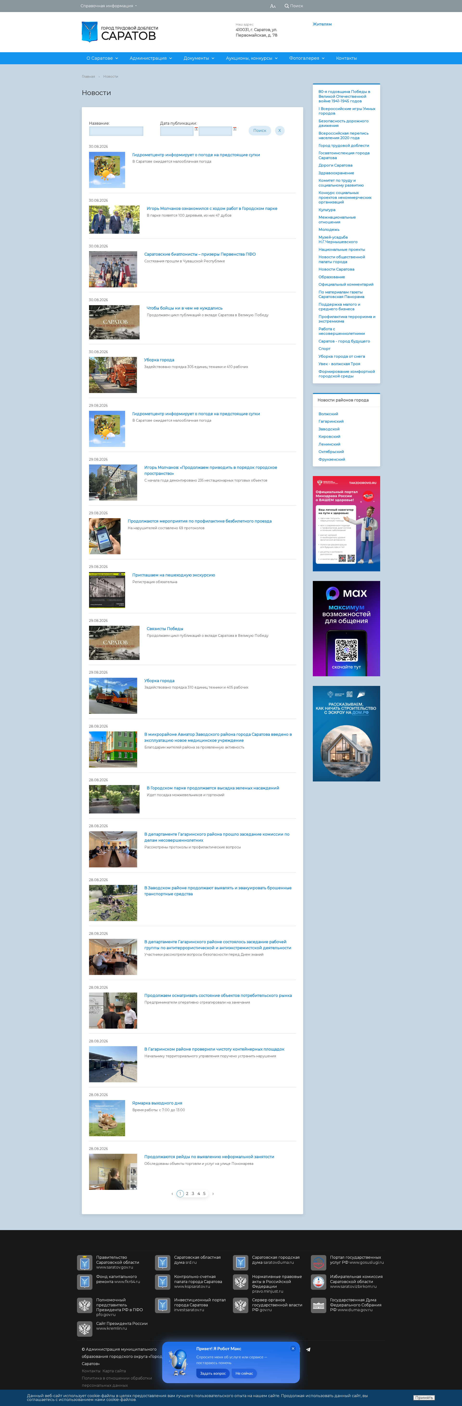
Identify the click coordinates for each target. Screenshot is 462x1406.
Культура (327, 209)
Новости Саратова (336, 269)
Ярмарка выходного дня (157, 1103)
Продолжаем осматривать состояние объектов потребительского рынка (218, 995)
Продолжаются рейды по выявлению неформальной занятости (209, 1156)
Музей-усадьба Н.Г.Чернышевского (338, 239)
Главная (88, 76)
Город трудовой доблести (344, 145)
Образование (332, 277)
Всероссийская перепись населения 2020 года (343, 135)
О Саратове (100, 58)
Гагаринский (331, 421)
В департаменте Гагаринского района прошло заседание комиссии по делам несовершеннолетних (216, 837)
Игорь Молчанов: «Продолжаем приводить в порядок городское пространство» (210, 470)
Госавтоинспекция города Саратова (344, 155)
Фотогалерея (304, 58)
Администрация (148, 58)
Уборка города (159, 360)
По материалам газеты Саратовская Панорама (341, 294)
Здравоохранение (336, 173)
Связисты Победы (165, 628)
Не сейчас (244, 1373)
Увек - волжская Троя (339, 363)
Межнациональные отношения (337, 219)
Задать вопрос (213, 1373)
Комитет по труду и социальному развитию (341, 182)
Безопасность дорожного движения (344, 123)
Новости (110, 76)
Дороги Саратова (336, 165)
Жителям (322, 24)
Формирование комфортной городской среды (347, 374)
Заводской (329, 429)
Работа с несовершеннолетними (342, 331)
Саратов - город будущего (344, 341)
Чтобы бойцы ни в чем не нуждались (185, 308)
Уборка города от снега (342, 356)
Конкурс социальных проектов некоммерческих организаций (345, 197)
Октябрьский (331, 451)
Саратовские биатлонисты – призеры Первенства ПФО (200, 254)
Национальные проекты (342, 249)
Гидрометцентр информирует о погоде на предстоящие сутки (196, 155)
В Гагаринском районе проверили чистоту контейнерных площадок (214, 1049)
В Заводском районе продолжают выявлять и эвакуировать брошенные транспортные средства (218, 891)
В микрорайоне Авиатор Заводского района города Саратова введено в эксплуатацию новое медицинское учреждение (218, 737)
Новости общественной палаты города (342, 259)
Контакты (346, 58)
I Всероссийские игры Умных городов (347, 111)
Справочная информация (107, 6)
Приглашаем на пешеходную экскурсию (173, 575)
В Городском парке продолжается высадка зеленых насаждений (213, 788)
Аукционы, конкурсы (249, 58)
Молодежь (329, 229)
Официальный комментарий (346, 284)
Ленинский (329, 444)
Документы (196, 58)
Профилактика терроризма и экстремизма (347, 319)
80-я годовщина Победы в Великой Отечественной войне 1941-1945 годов (344, 96)
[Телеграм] (309, 1349)
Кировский (329, 436)
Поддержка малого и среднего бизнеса (339, 306)
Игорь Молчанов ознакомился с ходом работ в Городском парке (212, 208)
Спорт (324, 348)
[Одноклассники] (300, 1349)
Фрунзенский (332, 459)
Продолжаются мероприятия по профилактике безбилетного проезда (200, 521)
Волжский (328, 414)
